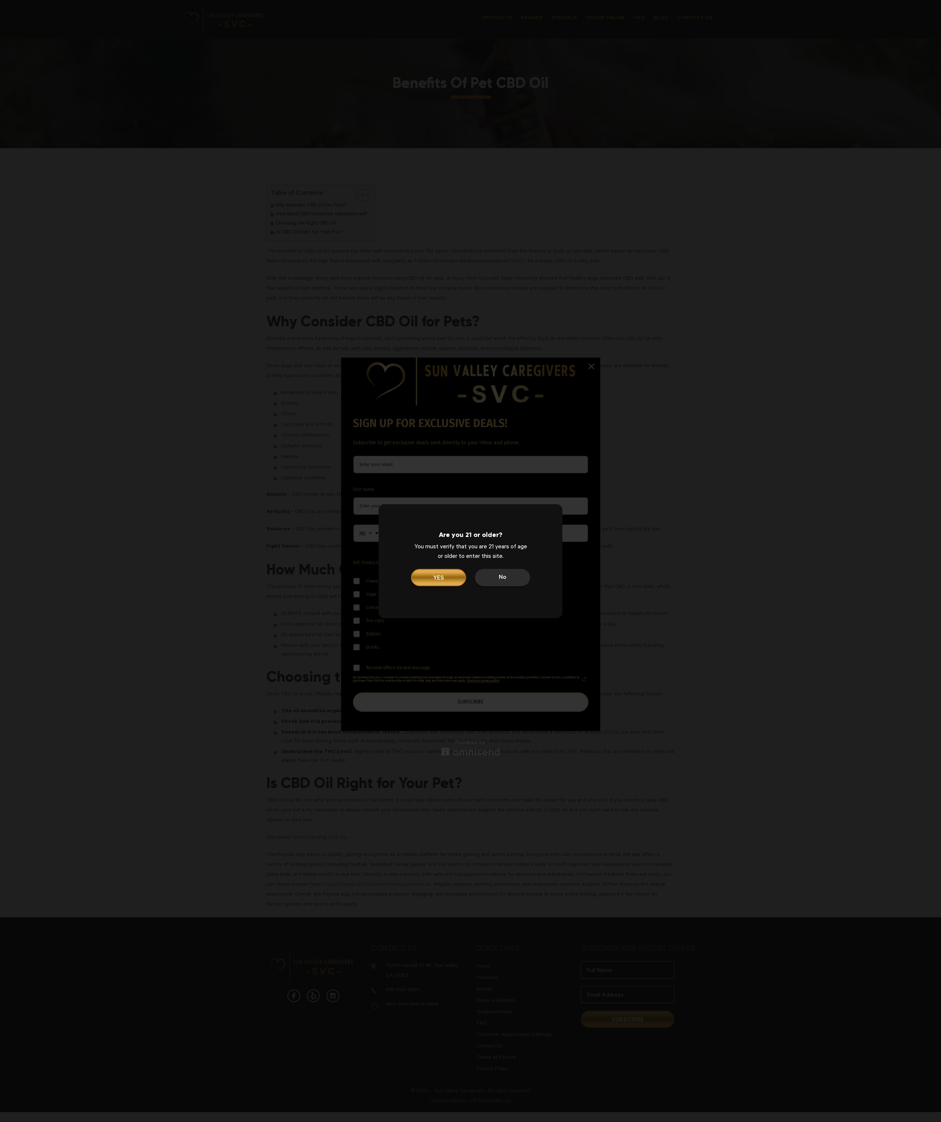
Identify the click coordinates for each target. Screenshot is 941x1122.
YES (438, 578)
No (502, 577)
